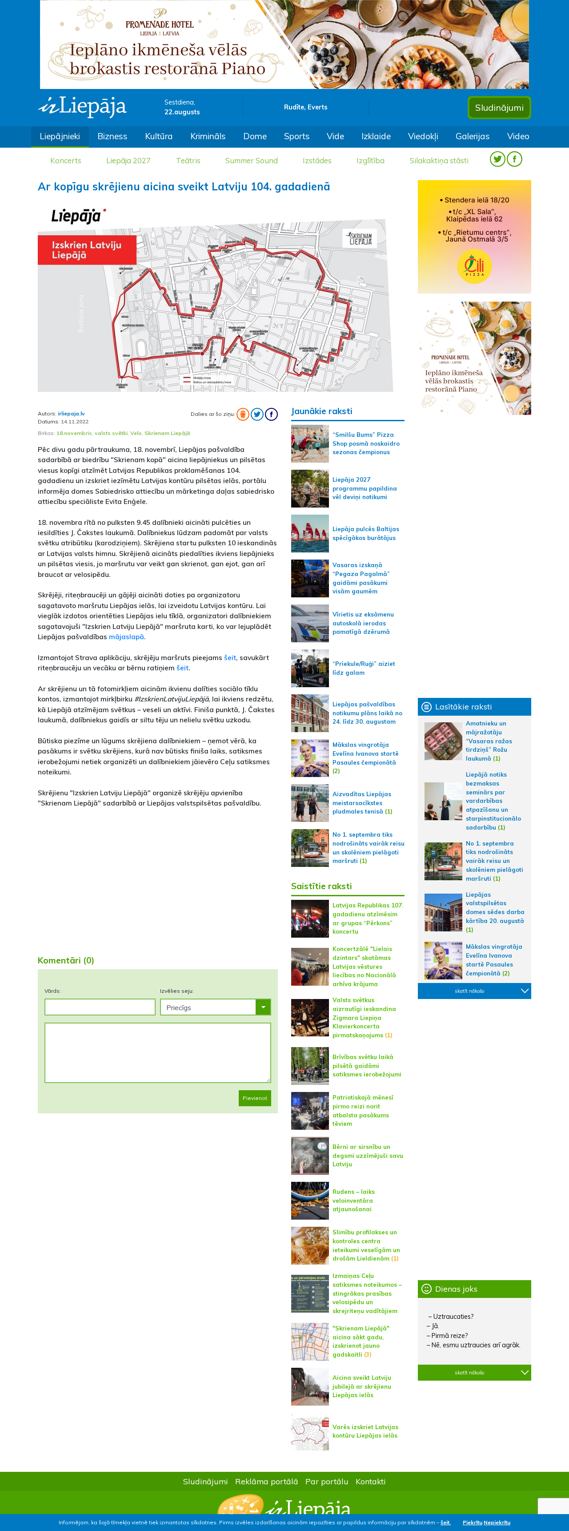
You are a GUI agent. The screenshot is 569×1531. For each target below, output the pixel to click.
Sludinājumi (499, 107)
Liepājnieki (60, 136)
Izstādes (317, 160)
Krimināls (208, 136)
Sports (297, 136)
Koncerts (65, 160)
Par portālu (327, 1481)
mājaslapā (126, 636)
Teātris (188, 160)
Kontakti (371, 1481)
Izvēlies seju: (177, 990)
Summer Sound (251, 160)
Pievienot (255, 1098)
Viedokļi (423, 136)
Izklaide (376, 136)
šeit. (446, 1522)
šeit (230, 657)
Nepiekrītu (497, 1522)
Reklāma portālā (266, 1481)
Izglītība (371, 160)
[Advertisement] (158, 878)
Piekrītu (472, 1522)
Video (518, 136)
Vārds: (52, 990)
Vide (335, 136)
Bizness (112, 136)
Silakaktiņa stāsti (439, 160)
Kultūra (159, 136)
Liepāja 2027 (128, 160)
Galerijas (473, 136)
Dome (255, 136)
